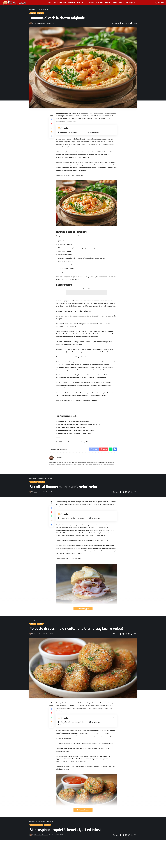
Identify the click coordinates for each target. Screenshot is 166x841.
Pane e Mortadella (91, 400)
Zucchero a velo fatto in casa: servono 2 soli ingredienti (75, 433)
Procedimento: (95, 518)
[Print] (131, 23)
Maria (35, 492)
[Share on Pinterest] (123, 23)
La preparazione (94, 132)
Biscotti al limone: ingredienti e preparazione (72, 518)
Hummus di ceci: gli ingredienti (68, 132)
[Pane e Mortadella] (14, 2)
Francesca (37, 23)
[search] (159, 2)
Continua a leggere (83, 609)
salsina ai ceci (89, 442)
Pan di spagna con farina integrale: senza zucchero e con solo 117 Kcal (79, 424)
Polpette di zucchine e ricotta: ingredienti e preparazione (71, 723)
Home (30, 9)
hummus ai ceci (72, 442)
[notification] (156, 2)
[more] (137, 2)
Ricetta (33, 13)
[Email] (51, 132)
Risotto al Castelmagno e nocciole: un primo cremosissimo (76, 430)
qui (98, 349)
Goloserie (33, 481)
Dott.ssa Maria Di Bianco (41, 835)
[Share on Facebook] (120, 23)
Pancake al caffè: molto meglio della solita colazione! (74, 421)
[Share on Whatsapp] (126, 23)
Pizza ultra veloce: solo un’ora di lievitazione (71, 427)
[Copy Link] (128, 23)
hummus (65, 442)
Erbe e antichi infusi (36, 824)
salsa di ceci (81, 442)
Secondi (40, 13)
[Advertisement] (86, 292)
